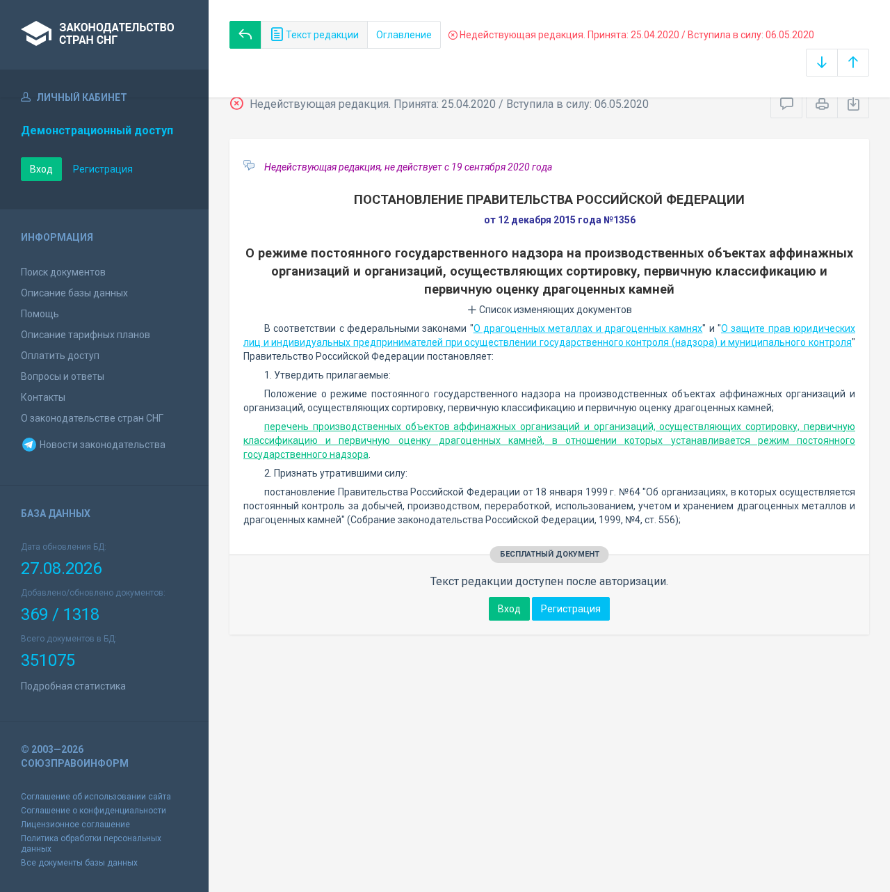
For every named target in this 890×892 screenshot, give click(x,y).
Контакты (43, 397)
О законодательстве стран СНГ (92, 418)
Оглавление (404, 34)
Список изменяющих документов (554, 309)
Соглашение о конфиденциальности (93, 810)
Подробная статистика (73, 686)
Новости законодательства (101, 444)
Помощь (40, 313)
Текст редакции (321, 34)
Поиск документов (63, 272)
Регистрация (103, 169)
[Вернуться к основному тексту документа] (245, 35)
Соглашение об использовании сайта (96, 797)
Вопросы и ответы (62, 376)
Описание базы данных (74, 292)
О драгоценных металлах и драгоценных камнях (588, 328)
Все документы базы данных (79, 863)
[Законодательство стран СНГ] (104, 35)
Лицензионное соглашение (75, 824)
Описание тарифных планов (85, 334)
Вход (41, 169)
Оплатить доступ (60, 355)
